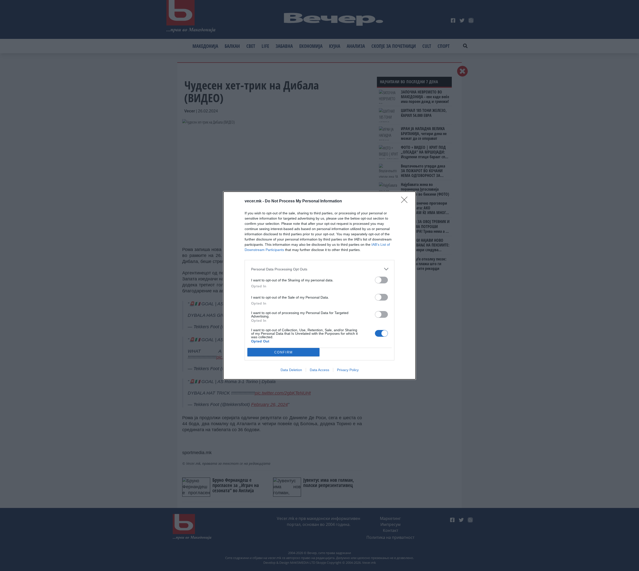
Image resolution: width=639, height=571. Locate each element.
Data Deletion (291, 370)
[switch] (381, 280)
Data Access (319, 370)
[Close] (406, 201)
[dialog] (319, 285)
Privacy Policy (348, 370)
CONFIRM (283, 352)
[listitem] (319, 269)
